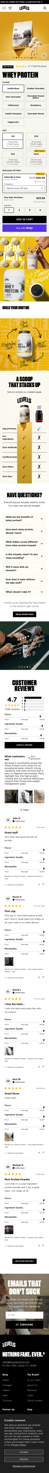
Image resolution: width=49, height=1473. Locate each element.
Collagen (7, 1385)
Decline (24, 1459)
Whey (5, 1380)
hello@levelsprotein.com (16, 1362)
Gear (5, 1395)
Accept (24, 1452)
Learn (30, 1395)
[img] (36, 758)
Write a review (24, 745)
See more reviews (24, 1261)
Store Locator (34, 1401)
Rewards (32, 1390)
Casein (6, 1390)
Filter (26, 810)
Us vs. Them (33, 1380)
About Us (32, 1385)
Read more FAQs (24, 614)
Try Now (7, 1401)
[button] (33, 697)
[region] (24, 645)
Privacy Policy (18, 1445)
